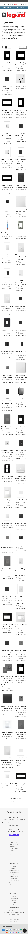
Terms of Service (14, 884)
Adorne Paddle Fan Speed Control (7, 598)
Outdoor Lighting (14, 854)
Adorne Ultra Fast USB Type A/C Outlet (20, 502)
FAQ (14, 874)
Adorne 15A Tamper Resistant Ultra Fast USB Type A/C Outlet (21, 284)
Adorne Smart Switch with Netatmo (7, 308)
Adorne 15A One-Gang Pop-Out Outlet (21, 211)
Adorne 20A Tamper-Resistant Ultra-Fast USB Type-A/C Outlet (21, 709)
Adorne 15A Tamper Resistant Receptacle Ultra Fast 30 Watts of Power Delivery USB (20, 573)
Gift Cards (14, 889)
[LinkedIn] (14, 831)
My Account (14, 866)
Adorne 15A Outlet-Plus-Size (7, 257)
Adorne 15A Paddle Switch (7, 88)
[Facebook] (19, 831)
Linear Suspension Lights (14, 846)
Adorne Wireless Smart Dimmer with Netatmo (7, 429)
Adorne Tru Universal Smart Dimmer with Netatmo (21, 258)
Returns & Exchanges (14, 882)
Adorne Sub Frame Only (21, 234)
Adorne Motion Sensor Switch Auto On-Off (21, 478)
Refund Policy (14, 887)
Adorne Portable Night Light (7, 786)
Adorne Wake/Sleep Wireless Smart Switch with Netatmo (7, 761)
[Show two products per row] (6, 47)
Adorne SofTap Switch (21, 331)
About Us (14, 896)
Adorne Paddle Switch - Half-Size (7, 282)
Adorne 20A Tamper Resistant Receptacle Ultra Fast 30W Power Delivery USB (21, 601)
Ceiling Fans (14, 857)
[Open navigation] (2, 4)
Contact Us (14, 868)
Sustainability (14, 900)
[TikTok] (22, 831)
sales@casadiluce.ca (14, 910)
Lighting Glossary (14, 876)
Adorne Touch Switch (21, 524)
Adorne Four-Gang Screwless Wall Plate (7, 187)
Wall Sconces (14, 850)
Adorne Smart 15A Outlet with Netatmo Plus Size (7, 572)
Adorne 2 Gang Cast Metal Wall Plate (7, 626)
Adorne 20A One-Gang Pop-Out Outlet (21, 377)
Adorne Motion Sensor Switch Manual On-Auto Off (7, 653)
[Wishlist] (24, 4)
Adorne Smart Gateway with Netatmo (20, 401)
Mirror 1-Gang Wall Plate (7, 502)
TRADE (21, 4)
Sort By (22, 47)
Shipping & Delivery (14, 872)
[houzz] (16, 831)
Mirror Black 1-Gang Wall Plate (20, 678)
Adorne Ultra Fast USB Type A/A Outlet (20, 760)
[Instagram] (8, 831)
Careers (14, 902)
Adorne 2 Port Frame (7, 477)
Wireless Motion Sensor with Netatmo (7, 734)
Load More (13, 802)
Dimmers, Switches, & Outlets (14, 859)
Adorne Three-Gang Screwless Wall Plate (7, 112)
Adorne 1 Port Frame (7, 331)
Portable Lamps (14, 848)
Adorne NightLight (7, 524)
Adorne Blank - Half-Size (21, 353)
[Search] (4, 4)
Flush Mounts (14, 842)
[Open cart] (26, 4)
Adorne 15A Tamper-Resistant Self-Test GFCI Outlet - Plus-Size (7, 403)
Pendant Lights (14, 844)
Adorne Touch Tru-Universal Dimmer (7, 377)
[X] (6, 831)
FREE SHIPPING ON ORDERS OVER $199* (14, 1)
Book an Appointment (14, 870)
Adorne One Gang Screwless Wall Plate (7, 65)
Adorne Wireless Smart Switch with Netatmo (7, 547)
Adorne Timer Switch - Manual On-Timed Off (7, 161)
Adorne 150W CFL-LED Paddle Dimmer (20, 136)
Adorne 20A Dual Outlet (7, 211)
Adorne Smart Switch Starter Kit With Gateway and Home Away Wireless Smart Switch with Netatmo (7, 681)
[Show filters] (2, 47)
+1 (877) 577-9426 (14, 914)
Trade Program (14, 898)
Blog (14, 904)
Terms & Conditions (14, 880)
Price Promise (14, 878)
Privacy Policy (16, 825)
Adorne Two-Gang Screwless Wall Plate (20, 65)
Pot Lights (14, 852)
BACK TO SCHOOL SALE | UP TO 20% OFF (14, 8)
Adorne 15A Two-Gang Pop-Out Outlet (7, 708)
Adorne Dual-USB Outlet (21, 452)
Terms (4, 926)
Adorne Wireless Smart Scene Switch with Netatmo (21, 735)
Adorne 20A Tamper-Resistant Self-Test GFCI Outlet (21, 163)
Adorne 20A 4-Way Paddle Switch (20, 308)
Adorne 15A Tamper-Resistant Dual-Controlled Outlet (20, 653)
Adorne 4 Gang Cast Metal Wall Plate (21, 786)
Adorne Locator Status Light (7, 234)
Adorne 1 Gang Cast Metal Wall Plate (20, 429)
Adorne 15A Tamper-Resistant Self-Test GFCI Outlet (7, 137)
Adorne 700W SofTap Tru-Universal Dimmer (21, 187)
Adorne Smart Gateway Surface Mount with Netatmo (20, 628)
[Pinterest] (11, 831)
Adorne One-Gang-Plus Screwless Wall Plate (20, 112)
